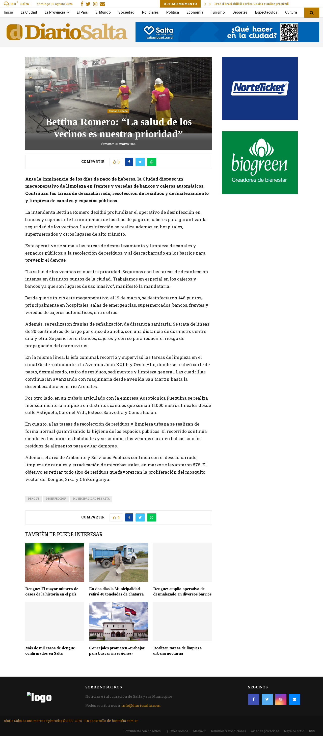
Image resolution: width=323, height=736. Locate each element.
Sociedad (126, 12)
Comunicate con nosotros (142, 731)
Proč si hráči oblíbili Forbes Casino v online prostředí (251, 4)
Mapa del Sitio (294, 731)
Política (172, 12)
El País (82, 12)
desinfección (56, 498)
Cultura (291, 12)
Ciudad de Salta (118, 111)
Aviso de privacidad (265, 731)
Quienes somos (177, 731)
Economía (194, 12)
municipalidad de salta (91, 498)
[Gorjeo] (267, 699)
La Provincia (55, 12)
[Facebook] (253, 699)
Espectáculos (266, 12)
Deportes (240, 12)
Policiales (150, 12)
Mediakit (199, 731)
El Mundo (103, 12)
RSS (312, 731)
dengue (33, 498)
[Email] (294, 699)
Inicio (8, 12)
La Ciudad (29, 12)
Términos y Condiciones (228, 731)
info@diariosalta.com (141, 705)
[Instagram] (280, 699)
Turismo (218, 12)
